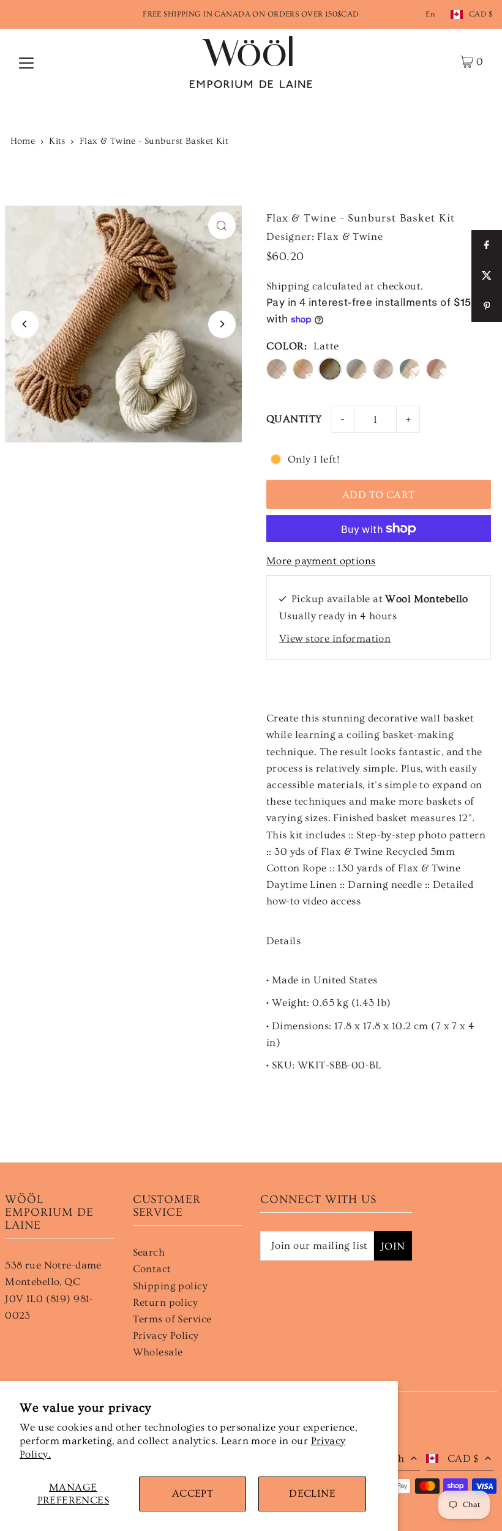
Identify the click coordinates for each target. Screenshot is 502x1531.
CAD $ (481, 14)
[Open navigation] (26, 62)
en (430, 14)
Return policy (165, 1302)
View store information (335, 638)
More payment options (321, 561)
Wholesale (158, 1352)
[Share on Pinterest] (486, 306)
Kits (57, 141)
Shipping (287, 286)
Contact (152, 1269)
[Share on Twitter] (486, 276)
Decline (312, 1493)
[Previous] (25, 324)
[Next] (222, 324)
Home (23, 141)
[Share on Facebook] (486, 245)
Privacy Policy (166, 1335)
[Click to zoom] (222, 225)
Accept (193, 1493)
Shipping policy (170, 1286)
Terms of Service (172, 1319)
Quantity (293, 419)
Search (149, 1252)
